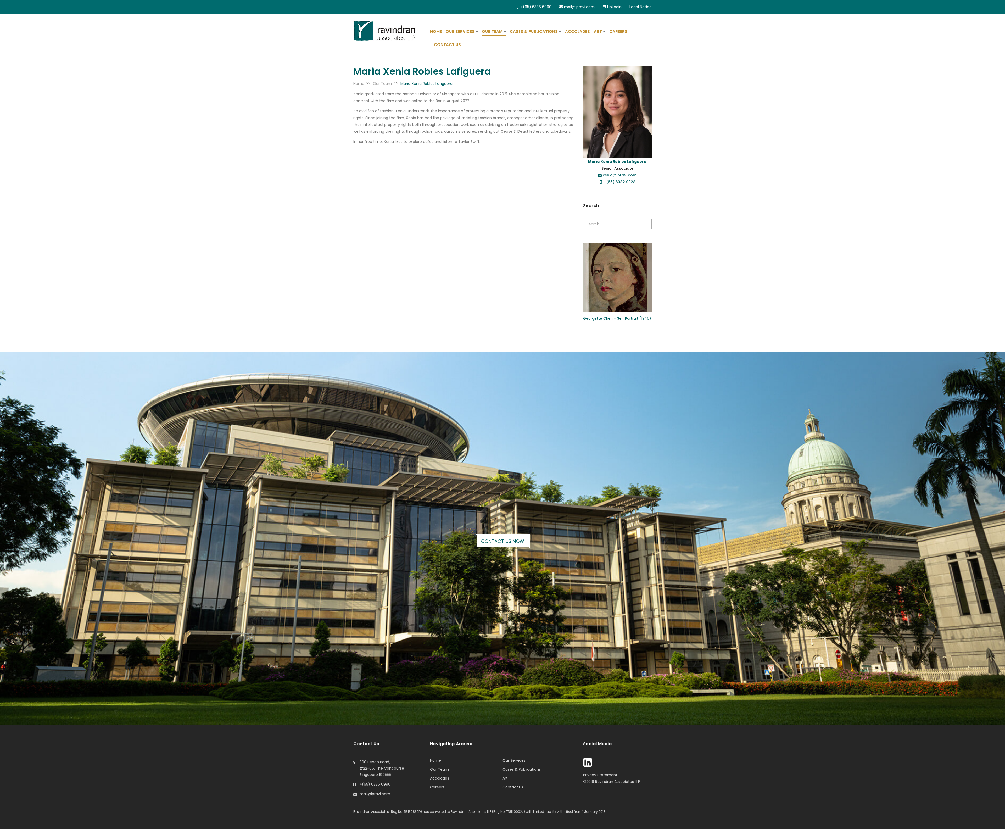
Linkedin (614, 6)
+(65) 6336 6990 (535, 6)
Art (598, 31)
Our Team (492, 31)
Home (436, 31)
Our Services (460, 31)
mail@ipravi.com (579, 6)
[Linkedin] (587, 764)
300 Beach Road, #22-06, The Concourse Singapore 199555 (382, 768)
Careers (618, 31)
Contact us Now (502, 541)
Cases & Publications (534, 31)
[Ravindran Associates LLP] (384, 30)
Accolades (577, 31)
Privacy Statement (600, 774)
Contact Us (447, 44)
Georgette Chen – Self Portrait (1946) (617, 318)
